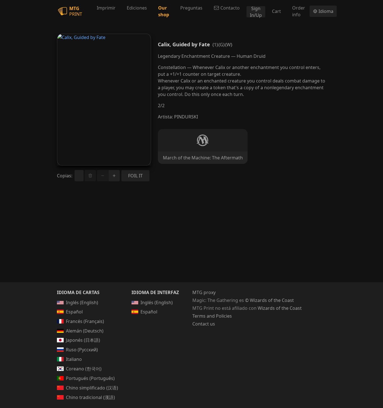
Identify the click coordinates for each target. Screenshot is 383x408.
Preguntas (191, 8)
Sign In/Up (256, 11)
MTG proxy (204, 292)
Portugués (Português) (90, 378)
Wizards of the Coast (280, 308)
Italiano (74, 359)
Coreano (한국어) (83, 369)
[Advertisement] (191, 238)
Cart (276, 11)
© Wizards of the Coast (269, 300)
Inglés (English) (82, 302)
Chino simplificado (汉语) (92, 388)
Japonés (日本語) (83, 340)
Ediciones (137, 8)
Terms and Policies (212, 316)
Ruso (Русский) (82, 350)
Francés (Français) (85, 321)
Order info (298, 11)
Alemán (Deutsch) (84, 331)
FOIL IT (135, 176)
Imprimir (106, 8)
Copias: (64, 176)
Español (74, 312)
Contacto (230, 8)
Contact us (203, 324)
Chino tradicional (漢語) (90, 397)
